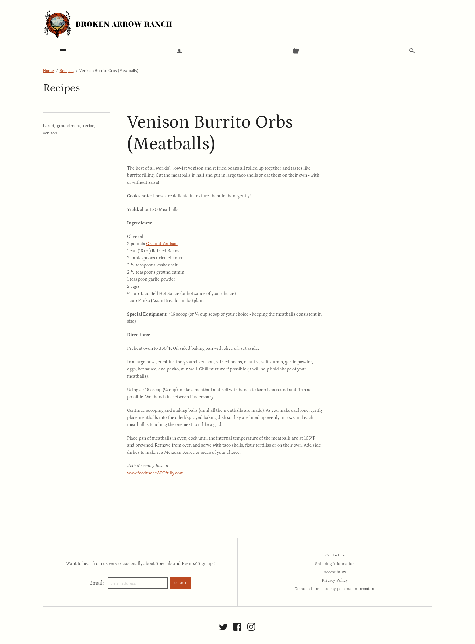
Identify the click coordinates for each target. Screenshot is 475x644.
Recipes (67, 70)
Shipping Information (335, 563)
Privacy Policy (335, 580)
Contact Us (335, 555)
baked (48, 125)
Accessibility (335, 572)
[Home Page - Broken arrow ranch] (107, 24)
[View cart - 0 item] (296, 51)
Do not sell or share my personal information (334, 589)
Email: (96, 583)
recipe (88, 125)
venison (50, 133)
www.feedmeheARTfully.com (155, 473)
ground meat (68, 125)
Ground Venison (162, 243)
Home (48, 70)
